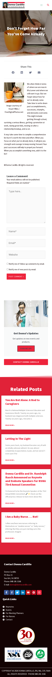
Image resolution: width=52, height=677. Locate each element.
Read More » (10, 425)
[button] (48, 5)
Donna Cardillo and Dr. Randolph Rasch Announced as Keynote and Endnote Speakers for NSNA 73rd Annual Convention (25, 479)
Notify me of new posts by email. (22, 269)
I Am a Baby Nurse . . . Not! (21, 516)
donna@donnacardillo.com (21, 584)
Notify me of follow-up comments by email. (26, 264)
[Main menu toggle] (41, 5)
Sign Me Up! (26, 348)
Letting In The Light (18, 438)
